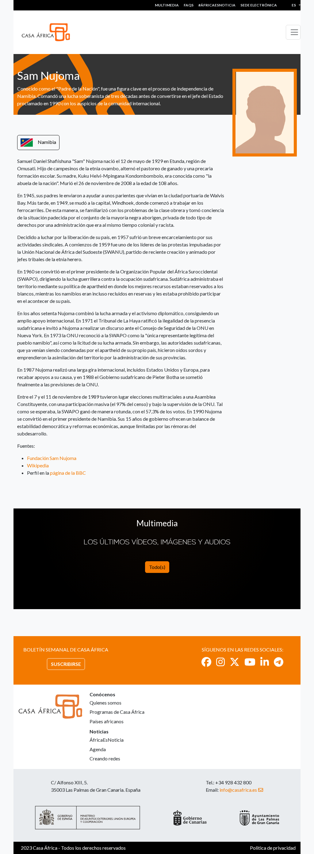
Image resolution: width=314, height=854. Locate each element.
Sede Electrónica (258, 5)
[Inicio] (48, 32)
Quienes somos (105, 702)
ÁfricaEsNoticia (107, 740)
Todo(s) (157, 567)
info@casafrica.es (238, 790)
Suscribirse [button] (66, 664)
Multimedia (167, 5)
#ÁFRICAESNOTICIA (217, 5)
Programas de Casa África (117, 712)
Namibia (47, 142)
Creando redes (105, 758)
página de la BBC (68, 473)
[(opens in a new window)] (206, 662)
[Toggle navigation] (293, 32)
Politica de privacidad (273, 848)
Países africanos (107, 721)
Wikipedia (38, 465)
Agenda (98, 749)
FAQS (188, 5)
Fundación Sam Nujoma (51, 458)
